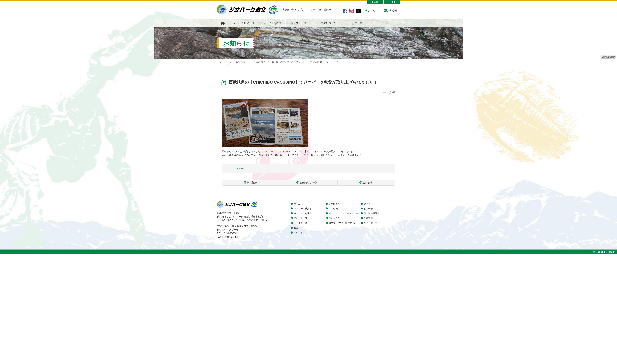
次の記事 (367, 182)
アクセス (373, 10)
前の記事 (252, 182)
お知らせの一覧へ (310, 182)
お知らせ (240, 62)
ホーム (222, 62)
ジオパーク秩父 (247, 9)
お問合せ (392, 10)
